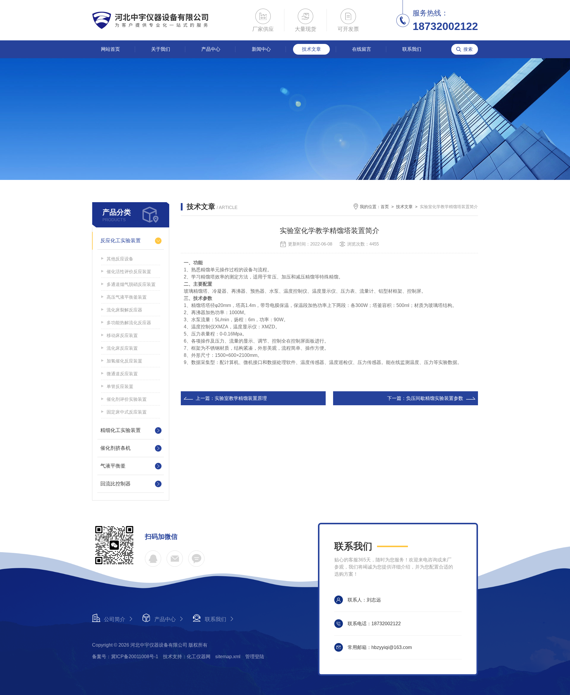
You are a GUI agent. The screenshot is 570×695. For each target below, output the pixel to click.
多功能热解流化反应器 (129, 322)
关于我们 (160, 49)
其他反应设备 (120, 258)
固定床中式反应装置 (127, 411)
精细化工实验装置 (120, 430)
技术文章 (311, 49)
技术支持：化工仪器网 (186, 656)
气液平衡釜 (113, 466)
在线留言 (361, 49)
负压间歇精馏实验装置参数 (434, 398)
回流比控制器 (115, 484)
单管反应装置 (120, 386)
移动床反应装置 (122, 335)
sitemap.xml (227, 656)
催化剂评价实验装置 (127, 399)
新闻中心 (261, 49)
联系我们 (411, 49)
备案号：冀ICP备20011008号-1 (125, 656)
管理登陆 (254, 656)
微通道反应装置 (122, 373)
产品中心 (210, 49)
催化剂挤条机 (115, 448)
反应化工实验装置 (120, 240)
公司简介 (114, 619)
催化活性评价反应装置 (129, 271)
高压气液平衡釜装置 (127, 297)
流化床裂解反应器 (124, 309)
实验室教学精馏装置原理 (241, 398)
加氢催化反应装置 (124, 360)
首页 (385, 206)
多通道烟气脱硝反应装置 (131, 284)
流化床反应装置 (122, 348)
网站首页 (110, 49)
